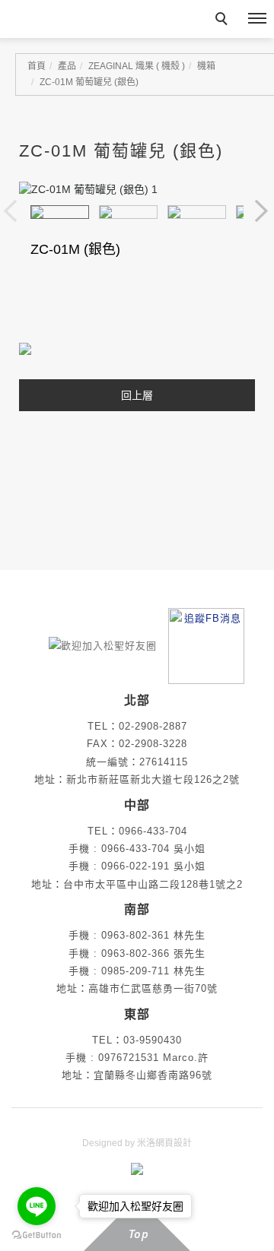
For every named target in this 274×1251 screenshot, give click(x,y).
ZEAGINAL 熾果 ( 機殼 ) (136, 66)
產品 (67, 66)
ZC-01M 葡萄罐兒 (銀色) (89, 82)
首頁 (36, 66)
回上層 (137, 395)
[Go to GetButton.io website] (36, 1235)
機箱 (206, 66)
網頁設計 (173, 1143)
